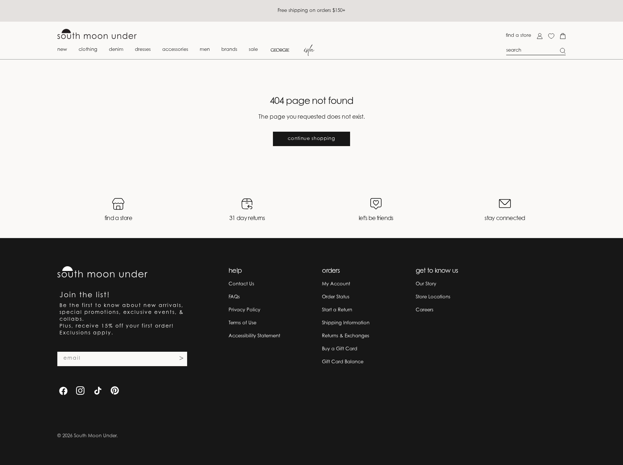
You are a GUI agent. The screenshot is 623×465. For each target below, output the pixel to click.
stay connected (505, 218)
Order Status (335, 297)
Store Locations (433, 297)
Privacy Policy (244, 310)
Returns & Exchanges (345, 336)
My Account (336, 284)
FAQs (234, 297)
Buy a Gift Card (339, 349)
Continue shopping (311, 138)
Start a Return (337, 310)
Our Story (426, 284)
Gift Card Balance (342, 362)
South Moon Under (95, 436)
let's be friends (376, 218)
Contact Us (241, 284)
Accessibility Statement (254, 336)
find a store (518, 35)
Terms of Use (242, 323)
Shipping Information (346, 323)
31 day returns (247, 218)
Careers (424, 310)
